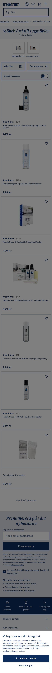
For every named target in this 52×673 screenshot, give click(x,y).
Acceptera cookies (26, 658)
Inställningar (26, 665)
